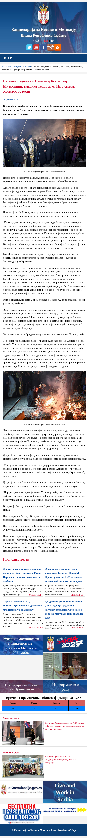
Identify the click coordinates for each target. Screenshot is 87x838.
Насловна (6, 66)
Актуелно (18, 66)
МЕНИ (8, 58)
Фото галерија (11, 752)
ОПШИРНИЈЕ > (36, 595)
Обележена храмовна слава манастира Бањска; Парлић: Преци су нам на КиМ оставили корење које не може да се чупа (63, 575)
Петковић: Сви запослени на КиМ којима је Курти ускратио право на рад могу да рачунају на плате (64, 725)
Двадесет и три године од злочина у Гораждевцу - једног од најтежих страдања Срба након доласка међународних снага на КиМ (65, 609)
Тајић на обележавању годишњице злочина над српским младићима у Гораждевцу (22, 605)
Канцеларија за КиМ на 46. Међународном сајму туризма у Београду (60, 759)
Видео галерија (11, 718)
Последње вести (16, 559)
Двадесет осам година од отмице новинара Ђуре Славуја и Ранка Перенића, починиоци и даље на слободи (22, 575)
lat (52, 40)
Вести (28, 66)
